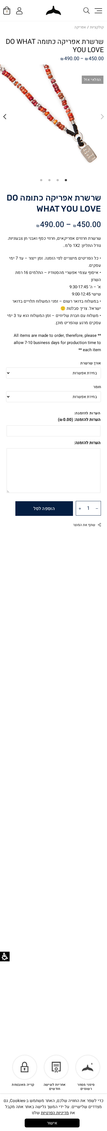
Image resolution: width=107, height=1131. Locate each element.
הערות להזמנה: (79, 420)
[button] (98, 10)
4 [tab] (41, 180)
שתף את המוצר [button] (84, 524)
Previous (102, 116)
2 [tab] (57, 180)
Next (5, 116)
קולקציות (97, 27)
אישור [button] (52, 1123)
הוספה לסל (44, 508)
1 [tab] (66, 180)
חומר (97, 387)
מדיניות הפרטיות (55, 1113)
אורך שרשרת (90, 363)
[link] (53, 10)
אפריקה (80, 27)
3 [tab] (49, 180)
